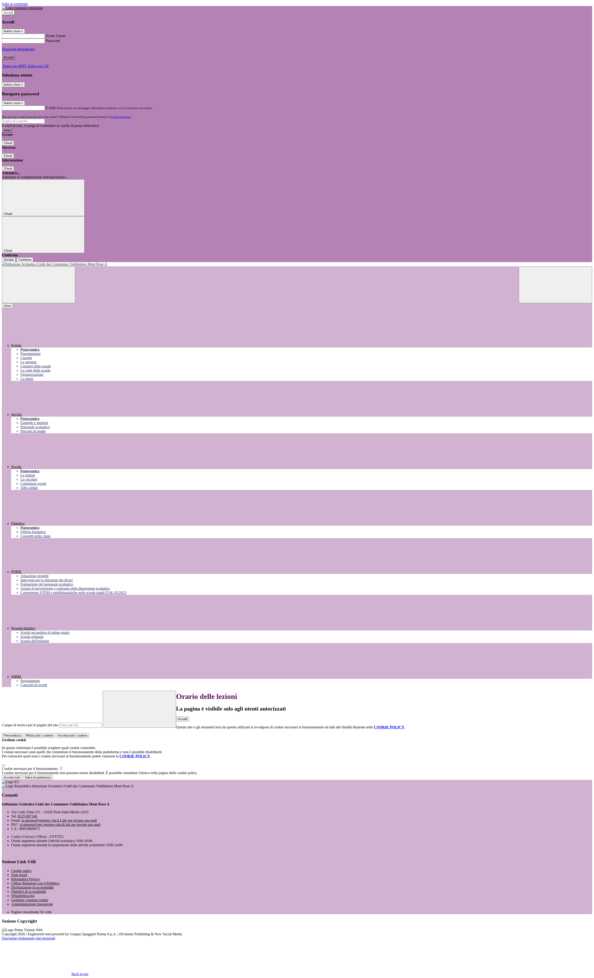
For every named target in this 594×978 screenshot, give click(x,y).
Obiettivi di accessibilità (28, 892)
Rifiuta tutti (39, 735)
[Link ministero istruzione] (22, 8)
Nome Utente (55, 36)
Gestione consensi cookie (29, 900)
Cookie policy (21, 871)
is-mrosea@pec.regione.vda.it (60, 825)
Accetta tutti (72, 735)
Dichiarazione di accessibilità (32, 887)
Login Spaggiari (121, 117)
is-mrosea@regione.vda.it (59, 820)
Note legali (19, 875)
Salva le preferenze (38, 777)
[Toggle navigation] (38, 284)
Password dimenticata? (18, 49)
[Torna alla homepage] (297, 264)
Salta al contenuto (15, 4)
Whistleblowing (22, 896)
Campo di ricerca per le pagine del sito (30, 725)
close (7, 305)
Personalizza (12, 735)
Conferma (24, 259)
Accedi (8, 12)
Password (53, 41)
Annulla (9, 259)
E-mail (50, 108)
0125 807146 (27, 816)
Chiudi (8, 143)
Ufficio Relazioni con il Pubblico (35, 883)
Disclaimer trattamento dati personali (28, 938)
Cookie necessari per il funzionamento (30, 769)
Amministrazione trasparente (32, 904)
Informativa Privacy (25, 879)
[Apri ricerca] (555, 284)
